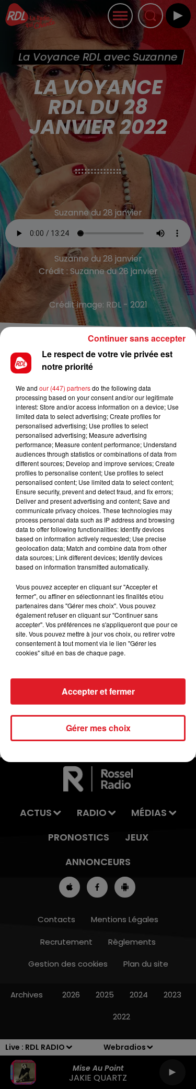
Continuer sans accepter (137, 338)
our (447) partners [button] (64, 387)
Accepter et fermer (98, 691)
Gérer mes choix (98, 728)
